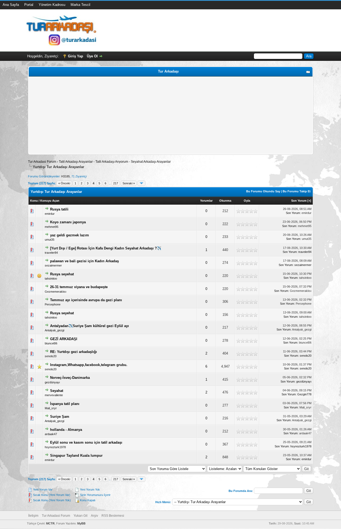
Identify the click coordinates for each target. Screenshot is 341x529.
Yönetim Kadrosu (52, 5)
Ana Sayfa (11, 5)
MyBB (81, 523)
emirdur (50, 213)
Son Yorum (299, 200)
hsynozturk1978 (55, 447)
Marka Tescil (80, 5)
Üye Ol (92, 56)
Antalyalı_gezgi (54, 330)
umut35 (49, 239)
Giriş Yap (75, 56)
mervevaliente (54, 395)
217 (115, 183)
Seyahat (56, 391)
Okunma (225, 200)
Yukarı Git (80, 516)
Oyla (247, 200)
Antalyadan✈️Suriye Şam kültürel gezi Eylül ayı (89, 326)
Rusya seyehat (62, 274)
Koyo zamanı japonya (68, 222)
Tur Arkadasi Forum (42, 162)
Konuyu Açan (49, 200)
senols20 (50, 356)
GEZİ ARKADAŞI (63, 339)
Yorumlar (206, 200)
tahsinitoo (51, 278)
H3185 (65, 176)
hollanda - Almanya (66, 430)
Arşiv (94, 516)
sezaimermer (53, 265)
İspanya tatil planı (64, 404)
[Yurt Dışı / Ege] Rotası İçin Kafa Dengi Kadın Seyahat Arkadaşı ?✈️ (105, 248)
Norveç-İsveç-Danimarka (70, 378)
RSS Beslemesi (113, 516)
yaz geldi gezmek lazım (69, 235)
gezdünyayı (52, 382)
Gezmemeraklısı (55, 291)
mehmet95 (51, 226)
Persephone (52, 304)
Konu (34, 200)
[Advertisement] (170, 115)
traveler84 (51, 252)
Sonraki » (129, 183)
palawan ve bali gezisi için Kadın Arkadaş (84, 261)
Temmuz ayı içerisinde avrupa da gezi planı (86, 300)
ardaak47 (51, 434)
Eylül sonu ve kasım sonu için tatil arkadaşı (86, 442)
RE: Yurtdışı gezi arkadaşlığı (73, 352)
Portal (28, 5)
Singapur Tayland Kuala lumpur (76, 456)
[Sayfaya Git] (141, 183)
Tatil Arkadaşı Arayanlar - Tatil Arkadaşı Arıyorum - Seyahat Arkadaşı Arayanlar (115, 162)
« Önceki (64, 183)
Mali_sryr (51, 408)
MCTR (50, 523)
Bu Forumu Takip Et (297, 191)
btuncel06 (51, 343)
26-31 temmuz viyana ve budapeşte (79, 287)
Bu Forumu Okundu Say (263, 191)
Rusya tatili (59, 209)
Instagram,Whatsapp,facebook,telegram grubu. (88, 365)
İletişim (33, 516)
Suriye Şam (59, 417)
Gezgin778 (304, 394)
